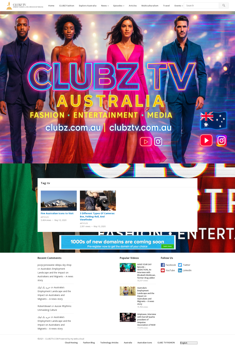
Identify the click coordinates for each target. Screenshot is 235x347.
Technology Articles (109, 342)
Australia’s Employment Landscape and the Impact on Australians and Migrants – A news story (145, 296)
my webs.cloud (77, 338)
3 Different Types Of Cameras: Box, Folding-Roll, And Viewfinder (97, 216)
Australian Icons (144, 342)
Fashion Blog (89, 342)
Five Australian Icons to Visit (57, 213)
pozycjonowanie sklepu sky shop (54, 264)
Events (178, 5)
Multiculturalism (149, 5)
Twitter (186, 264)
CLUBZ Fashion (66, 5)
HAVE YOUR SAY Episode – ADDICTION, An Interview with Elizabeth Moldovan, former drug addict (146, 271)
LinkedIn (187, 270)
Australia (128, 342)
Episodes (117, 5)
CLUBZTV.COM (52, 338)
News (104, 5)
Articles (133, 5)
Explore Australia (87, 5)
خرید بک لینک (44, 287)
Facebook (171, 264)
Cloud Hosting (71, 342)
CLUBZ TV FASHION (166, 342)
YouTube (170, 270)
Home (51, 5)
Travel (166, 5)
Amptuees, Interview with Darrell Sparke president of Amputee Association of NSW (146, 319)
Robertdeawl (44, 306)
